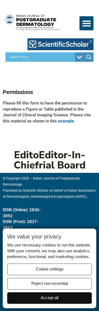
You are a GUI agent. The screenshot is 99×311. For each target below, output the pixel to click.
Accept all (49, 298)
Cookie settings (50, 269)
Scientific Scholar (35, 190)
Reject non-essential (49, 283)
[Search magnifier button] (89, 57)
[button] (86, 23)
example (65, 121)
